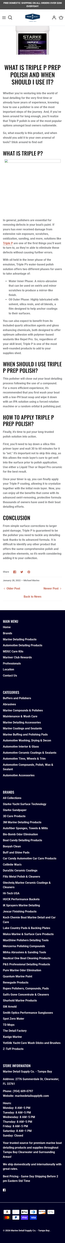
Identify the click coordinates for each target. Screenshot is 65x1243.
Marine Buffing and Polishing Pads (25, 734)
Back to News (32, 596)
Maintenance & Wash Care (20, 716)
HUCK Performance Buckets (21, 899)
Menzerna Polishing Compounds (24, 946)
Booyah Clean (12, 846)
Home (7, 627)
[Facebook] (4, 1190)
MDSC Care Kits (13, 651)
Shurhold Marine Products (20, 1000)
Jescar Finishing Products (19, 911)
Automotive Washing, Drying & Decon (27, 740)
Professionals (12, 663)
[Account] (53, 18)
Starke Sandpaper (15, 810)
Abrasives (9, 704)
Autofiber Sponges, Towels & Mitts (25, 828)
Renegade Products (15, 982)
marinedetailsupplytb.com (32, 1096)
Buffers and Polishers (17, 698)
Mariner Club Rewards (17, 657)
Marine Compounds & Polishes (23, 710)
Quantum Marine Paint (17, 976)
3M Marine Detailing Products (22, 822)
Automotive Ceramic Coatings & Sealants (29, 752)
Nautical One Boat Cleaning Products (27, 958)
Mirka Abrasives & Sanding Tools (24, 952)
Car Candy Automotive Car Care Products (29, 858)
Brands (7, 633)
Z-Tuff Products (13, 1049)
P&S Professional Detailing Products (26, 964)
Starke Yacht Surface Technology (24, 804)
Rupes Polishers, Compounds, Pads (26, 988)
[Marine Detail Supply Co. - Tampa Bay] (32, 17)
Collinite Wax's (12, 864)
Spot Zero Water (13, 1018)
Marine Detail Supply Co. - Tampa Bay (30, 1230)
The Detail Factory (15, 1030)
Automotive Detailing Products (22, 645)
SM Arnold (10, 1006)
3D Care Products (14, 816)
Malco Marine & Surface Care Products (28, 934)
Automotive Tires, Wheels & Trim (24, 758)
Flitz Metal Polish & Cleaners (21, 876)
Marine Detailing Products (19, 639)
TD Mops (8, 1024)
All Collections (12, 798)
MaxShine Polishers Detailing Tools (26, 940)
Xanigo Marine (12, 1037)
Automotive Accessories (18, 775)
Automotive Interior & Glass (21, 746)
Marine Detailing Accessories (22, 722)
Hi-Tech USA (11, 893)
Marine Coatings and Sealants (22, 728)
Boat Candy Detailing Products (22, 840)
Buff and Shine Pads (16, 852)
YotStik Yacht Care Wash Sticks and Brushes (31, 1043)
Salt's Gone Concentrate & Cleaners (26, 994)
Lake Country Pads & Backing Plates (26, 928)
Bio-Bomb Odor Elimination (20, 834)
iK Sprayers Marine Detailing (21, 905)
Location (8, 669)
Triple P (8, 243)
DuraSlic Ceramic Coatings (20, 870)
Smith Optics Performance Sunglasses (28, 1012)
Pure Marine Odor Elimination (22, 970)
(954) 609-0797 (23, 1091)
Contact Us (10, 675)
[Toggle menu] (4, 18)
